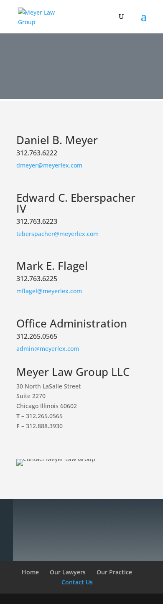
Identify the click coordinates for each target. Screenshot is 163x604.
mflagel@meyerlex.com (49, 291)
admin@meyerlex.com (47, 349)
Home (30, 572)
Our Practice (114, 572)
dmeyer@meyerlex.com (49, 165)
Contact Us (77, 582)
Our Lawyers (68, 572)
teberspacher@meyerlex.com (57, 234)
